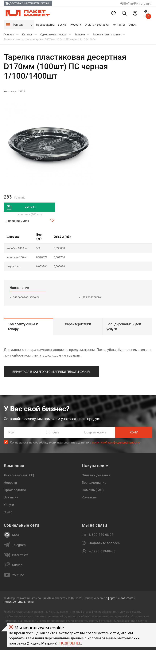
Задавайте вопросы (104, 543)
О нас (132, 24)
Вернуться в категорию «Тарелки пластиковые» (51, 372)
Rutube (17, 565)
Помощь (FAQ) (93, 490)
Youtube (18, 575)
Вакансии (11, 497)
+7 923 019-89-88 (102, 551)
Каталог (19, 25)
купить (30, 207)
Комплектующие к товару (23, 326)
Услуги (62, 24)
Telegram (19, 545)
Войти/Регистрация (137, 3)
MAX (15, 535)
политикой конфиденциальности (115, 442)
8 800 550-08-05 (101, 535)
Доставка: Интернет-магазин (30, 3)
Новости (75, 24)
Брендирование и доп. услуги (124, 326)
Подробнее (70, 643)
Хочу (134, 432)
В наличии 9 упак (17, 221)
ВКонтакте (20, 555)
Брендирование (94, 482)
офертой (111, 598)
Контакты (118, 24)
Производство (45, 24)
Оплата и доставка (97, 24)
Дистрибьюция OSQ (19, 475)
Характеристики (78, 324)
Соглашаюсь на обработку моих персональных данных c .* (75, 442)
